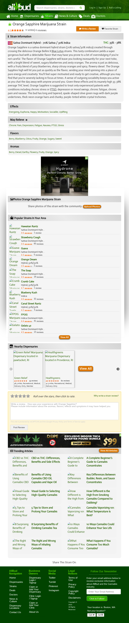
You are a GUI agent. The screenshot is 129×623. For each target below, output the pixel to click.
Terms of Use (72, 579)
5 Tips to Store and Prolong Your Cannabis (44, 509)
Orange (43, 138)
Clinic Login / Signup (35, 597)
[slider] (17, 30)
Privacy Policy (57, 422)
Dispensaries (31, 16)
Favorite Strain (111, 28)
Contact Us (15, 612)
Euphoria (24, 112)
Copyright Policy (73, 592)
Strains (49, 16)
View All (64, 337)
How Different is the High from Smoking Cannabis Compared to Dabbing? (100, 496)
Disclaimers (74, 598)
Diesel (18, 152)
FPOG (24, 314)
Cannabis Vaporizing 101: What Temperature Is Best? (100, 511)
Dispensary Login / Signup (35, 580)
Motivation (43, 112)
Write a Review (88, 28)
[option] (28, 369)
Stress (61, 125)
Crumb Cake (27, 281)
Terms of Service (73, 422)
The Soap (26, 270)
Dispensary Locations (15, 606)
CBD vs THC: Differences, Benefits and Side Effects (45, 459)
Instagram (54, 590)
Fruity (35, 138)
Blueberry (20, 138)
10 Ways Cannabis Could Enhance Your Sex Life (100, 526)
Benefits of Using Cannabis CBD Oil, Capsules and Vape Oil (44, 478)
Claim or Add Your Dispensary (35, 589)
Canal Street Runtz (31, 303)
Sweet (58, 138)
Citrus (28, 138)
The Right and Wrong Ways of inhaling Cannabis (43, 544)
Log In (92, 7)
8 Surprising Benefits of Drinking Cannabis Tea (44, 526)
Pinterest (53, 586)
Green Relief (20, 378)
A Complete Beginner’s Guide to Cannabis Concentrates (99, 461)
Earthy (25, 152)
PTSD (54, 125)
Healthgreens (53, 378)
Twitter (52, 577)
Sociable (54, 112)
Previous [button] (11, 369)
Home (14, 16)
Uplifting (63, 112)
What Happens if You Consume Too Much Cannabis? (99, 544)
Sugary (51, 138)
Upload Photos (92, 206)
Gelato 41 (26, 325)
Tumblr (52, 582)
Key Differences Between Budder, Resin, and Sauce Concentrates (101, 478)
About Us (34, 612)
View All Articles (108, 450)
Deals (86, 16)
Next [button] (118, 369)
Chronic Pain (15, 125)
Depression (28, 125)
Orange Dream (29, 259)
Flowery (34, 152)
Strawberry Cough (30, 237)
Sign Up (102, 7)
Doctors (100, 16)
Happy (33, 112)
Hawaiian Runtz (29, 226)
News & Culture (68, 16)
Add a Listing (115, 7)
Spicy (56, 152)
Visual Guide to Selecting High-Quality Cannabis (45, 493)
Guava (24, 248)
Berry (11, 138)
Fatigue (38, 125)
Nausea (46, 125)
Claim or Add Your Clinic (34, 605)
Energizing (14, 112)
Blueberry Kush (29, 292)
